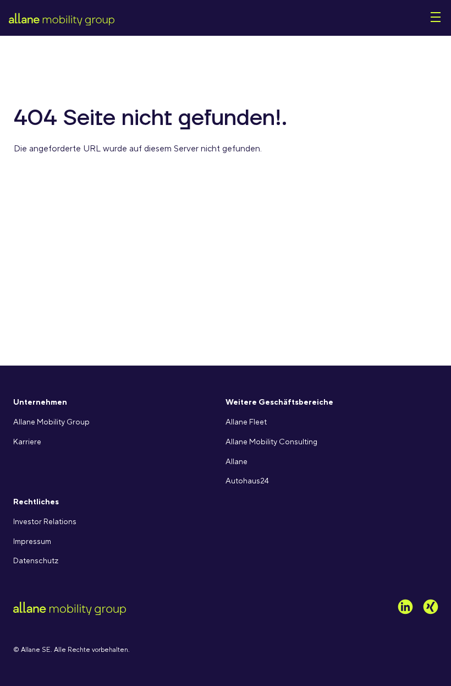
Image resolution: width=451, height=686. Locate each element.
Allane (237, 462)
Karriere (27, 442)
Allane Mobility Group (51, 422)
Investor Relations (44, 522)
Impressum (32, 542)
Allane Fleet (246, 422)
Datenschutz (35, 561)
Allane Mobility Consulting (271, 442)
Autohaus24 (247, 481)
